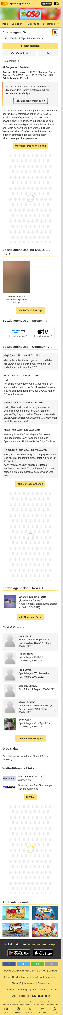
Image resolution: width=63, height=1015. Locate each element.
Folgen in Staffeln (15, 67)
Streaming (30, 1013)
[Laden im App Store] (43, 952)
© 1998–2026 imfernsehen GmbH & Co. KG (25, 970)
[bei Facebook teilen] (9, 964)
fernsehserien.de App (41, 944)
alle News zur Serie (30, 617)
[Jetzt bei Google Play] (18, 952)
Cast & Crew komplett (30, 738)
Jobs (34, 989)
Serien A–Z (50, 977)
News (6, 1013)
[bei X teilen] (23, 964)
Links (14, 996)
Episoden (16, 23)
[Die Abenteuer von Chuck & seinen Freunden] (15, 930)
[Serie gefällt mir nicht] (48, 53)
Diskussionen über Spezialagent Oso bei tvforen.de (35, 787)
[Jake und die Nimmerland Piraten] (15, 913)
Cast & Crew (11, 627)
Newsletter (37, 977)
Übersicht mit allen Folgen (30, 145)
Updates (53, 970)
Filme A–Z (16, 983)
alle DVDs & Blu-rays (30, 310)
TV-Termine (32, 23)
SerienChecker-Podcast (17, 977)
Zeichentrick (10, 61)
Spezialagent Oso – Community (25, 347)
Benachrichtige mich (33, 100)
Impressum (29, 983)
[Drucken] (51, 964)
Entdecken (18, 1013)
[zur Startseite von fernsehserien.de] (4, 3)
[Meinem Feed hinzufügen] (55, 32)
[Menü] (57, 4)
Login (54, 1013)
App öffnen (46, 4)
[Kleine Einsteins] (45, 913)
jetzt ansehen (32, 45)
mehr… (30, 796)
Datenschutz (44, 983)
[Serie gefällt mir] (19, 53)
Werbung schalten (48, 989)
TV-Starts (42, 1013)
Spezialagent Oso (20, 3)
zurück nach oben (41, 996)
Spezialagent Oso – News (21, 588)
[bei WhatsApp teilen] (37, 964)
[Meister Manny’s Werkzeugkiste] (45, 930)
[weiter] (58, 23)
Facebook (24, 996)
